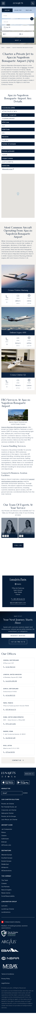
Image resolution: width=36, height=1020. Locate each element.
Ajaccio (24, 67)
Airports (8, 47)
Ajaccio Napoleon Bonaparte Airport (14, 427)
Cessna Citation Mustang (18, 290)
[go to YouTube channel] (8, 776)
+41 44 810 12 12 (10, 695)
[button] (33, 3)
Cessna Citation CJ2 (18, 375)
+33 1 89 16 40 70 (10, 709)
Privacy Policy (5, 978)
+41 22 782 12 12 (18, 642)
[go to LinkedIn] (15, 776)
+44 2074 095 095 (11, 681)
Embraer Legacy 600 (18, 333)
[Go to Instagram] (2, 776)
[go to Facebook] (5, 776)
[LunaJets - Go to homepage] (18, 3)
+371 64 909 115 (10, 752)
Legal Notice (5, 983)
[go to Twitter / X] (12, 776)
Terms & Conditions (7, 974)
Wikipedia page (7, 169)
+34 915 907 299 (10, 738)
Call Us (18, 545)
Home (2, 47)
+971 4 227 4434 (10, 724)
